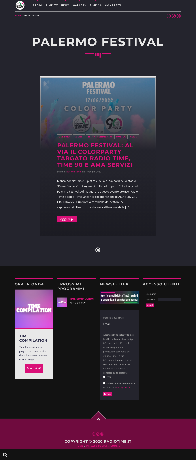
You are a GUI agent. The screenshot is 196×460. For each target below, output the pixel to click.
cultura (64, 136)
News (133, 136)
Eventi (78, 136)
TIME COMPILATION (82, 299)
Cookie (115, 446)
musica (121, 136)
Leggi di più (66, 219)
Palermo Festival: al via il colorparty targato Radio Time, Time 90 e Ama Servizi (95, 155)
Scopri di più (34, 368)
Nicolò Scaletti (74, 171)
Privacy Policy (123, 387)
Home (18, 15)
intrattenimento (99, 136)
